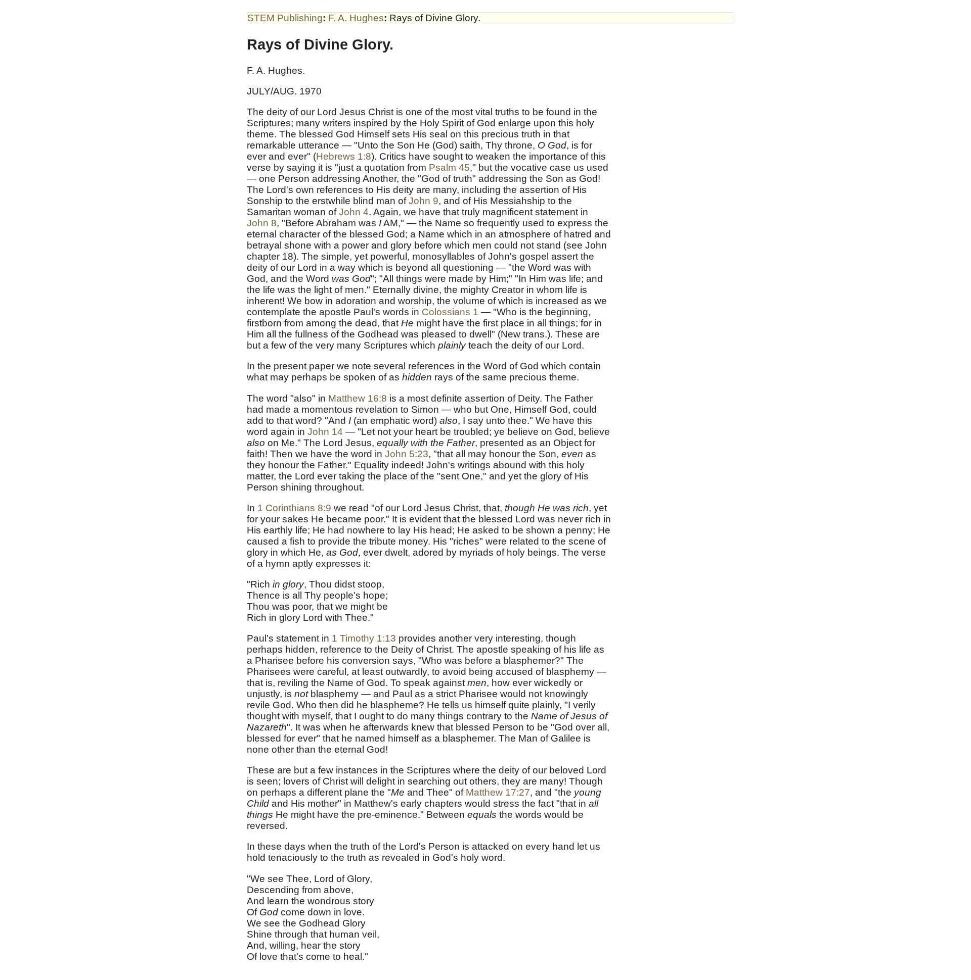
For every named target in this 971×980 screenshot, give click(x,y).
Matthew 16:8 (357, 398)
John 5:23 (406, 454)
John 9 (423, 200)
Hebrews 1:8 (343, 156)
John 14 (325, 431)
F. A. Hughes (356, 18)
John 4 (354, 212)
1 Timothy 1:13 (364, 638)
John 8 (262, 223)
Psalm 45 (449, 167)
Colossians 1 (450, 312)
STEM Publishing (285, 18)
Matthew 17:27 (498, 792)
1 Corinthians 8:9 (294, 508)
